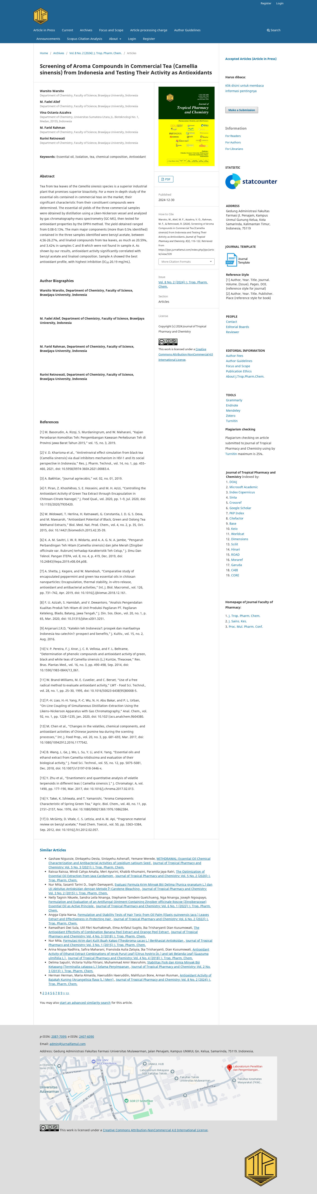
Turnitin (232, 421)
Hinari (235, 549)
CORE (235, 575)
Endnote (232, 405)
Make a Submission (241, 110)
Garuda (236, 565)
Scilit (234, 544)
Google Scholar (240, 508)
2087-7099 (58, 1036)
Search (275, 30)
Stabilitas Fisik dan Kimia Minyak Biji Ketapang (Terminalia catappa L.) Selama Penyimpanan (124, 964)
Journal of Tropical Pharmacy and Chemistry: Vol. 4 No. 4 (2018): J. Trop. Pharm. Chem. (130, 958)
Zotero (230, 416)
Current (67, 30)
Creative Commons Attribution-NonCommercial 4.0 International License (185, 354)
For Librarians (234, 149)
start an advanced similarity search (85, 1003)
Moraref (237, 560)
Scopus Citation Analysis (84, 39)
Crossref (235, 503)
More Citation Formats (176, 262)
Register (149, 39)
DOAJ (233, 482)
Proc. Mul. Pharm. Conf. (246, 626)
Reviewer (232, 332)
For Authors (233, 142)
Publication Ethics (239, 371)
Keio (234, 529)
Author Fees (234, 356)
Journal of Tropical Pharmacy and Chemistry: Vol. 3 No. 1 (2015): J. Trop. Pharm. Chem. (130, 942)
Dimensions (239, 539)
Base (232, 523)
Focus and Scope (111, 30)
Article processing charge (148, 30)
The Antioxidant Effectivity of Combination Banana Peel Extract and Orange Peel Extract (124, 930)
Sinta (233, 497)
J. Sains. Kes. (238, 621)
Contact (231, 322)
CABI (234, 570)
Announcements (48, 39)
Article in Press (44, 30)
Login (132, 39)
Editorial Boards (237, 327)
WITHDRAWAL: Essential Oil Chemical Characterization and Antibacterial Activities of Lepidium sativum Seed (129, 861)
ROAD (235, 554)
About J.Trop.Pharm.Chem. (245, 376)
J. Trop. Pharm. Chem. (244, 616)
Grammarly (234, 400)
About (114, 39)
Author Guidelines (187, 30)
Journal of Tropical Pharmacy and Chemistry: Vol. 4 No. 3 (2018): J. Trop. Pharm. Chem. (123, 934)
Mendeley (233, 410)
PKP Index (236, 513)
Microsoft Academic (243, 487)
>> (67, 993)
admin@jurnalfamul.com (68, 1044)
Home (44, 53)
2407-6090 (86, 1036)
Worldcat (237, 534)
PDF (167, 179)
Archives (86, 30)
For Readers (233, 136)
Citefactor (236, 518)
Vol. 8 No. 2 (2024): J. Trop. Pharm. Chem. (95, 53)
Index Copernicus (242, 492)
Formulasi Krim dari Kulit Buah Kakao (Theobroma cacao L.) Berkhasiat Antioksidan (123, 940)
